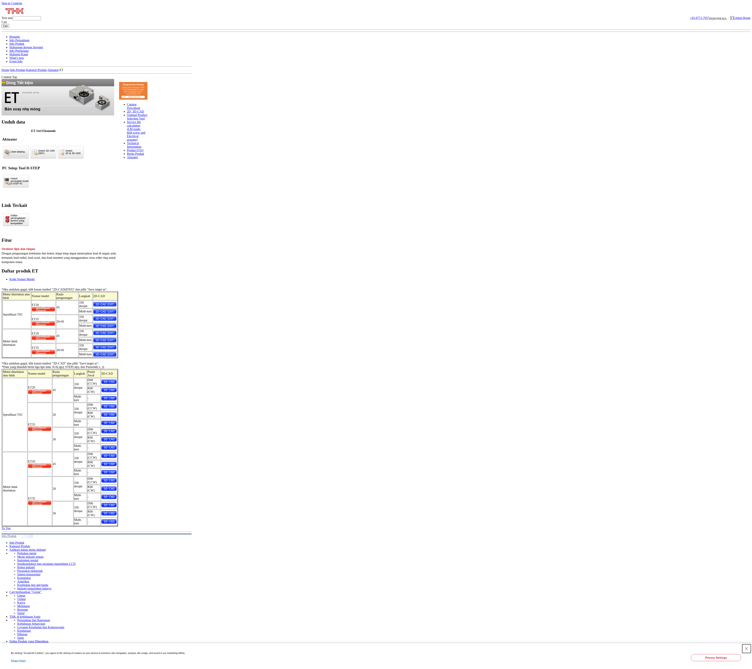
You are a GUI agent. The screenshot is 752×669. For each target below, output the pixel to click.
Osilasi (21, 599)
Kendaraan (24, 630)
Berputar (22, 609)
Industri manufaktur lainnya (34, 588)
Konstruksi (24, 578)
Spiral (20, 613)
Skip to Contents (12, 3)
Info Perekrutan (19, 50)
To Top (6, 528)
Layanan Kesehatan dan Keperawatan (40, 627)
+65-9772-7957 (699, 18)
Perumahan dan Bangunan (33, 620)
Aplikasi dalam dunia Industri (27, 549)
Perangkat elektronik (30, 571)
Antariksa (23, 581)
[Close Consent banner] (746, 648)
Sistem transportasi (28, 574)
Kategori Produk (36, 70)
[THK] (15, 15)
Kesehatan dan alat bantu (32, 585)
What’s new (16, 58)
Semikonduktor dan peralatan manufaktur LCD (46, 563)
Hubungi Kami (18, 54)
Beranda (14, 36)
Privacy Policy (18, 660)
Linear (21, 595)
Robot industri (26, 567)
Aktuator (53, 70)
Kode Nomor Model (22, 279)
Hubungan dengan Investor (26, 47)
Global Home (742, 18)
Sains (20, 637)
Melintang (23, 606)
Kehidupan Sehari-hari (31, 623)
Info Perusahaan (19, 40)
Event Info (16, 61)
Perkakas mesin (26, 553)
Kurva (21, 602)
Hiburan (22, 634)
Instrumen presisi (27, 560)
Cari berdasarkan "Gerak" (25, 592)
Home (5, 70)
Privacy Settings (716, 657)
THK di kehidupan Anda (24, 616)
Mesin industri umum (30, 556)
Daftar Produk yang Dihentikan (28, 641)
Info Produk (16, 43)
